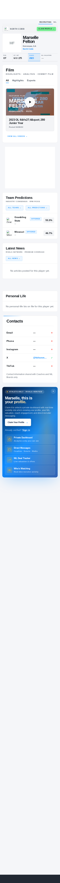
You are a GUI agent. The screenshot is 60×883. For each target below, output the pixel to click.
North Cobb (28, 49)
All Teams (14, 208)
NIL (55, 22)
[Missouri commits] (9, 233)
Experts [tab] (31, 80)
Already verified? (17, 430)
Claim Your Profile (18, 422)
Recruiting (46, 22)
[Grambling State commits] (9, 220)
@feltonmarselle (40, 357)
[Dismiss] (53, 391)
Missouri (19, 231)
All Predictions (37, 208)
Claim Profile (46, 29)
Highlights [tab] (18, 80)
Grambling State (20, 219)
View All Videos (18, 136)
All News (14, 258)
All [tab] (7, 80)
